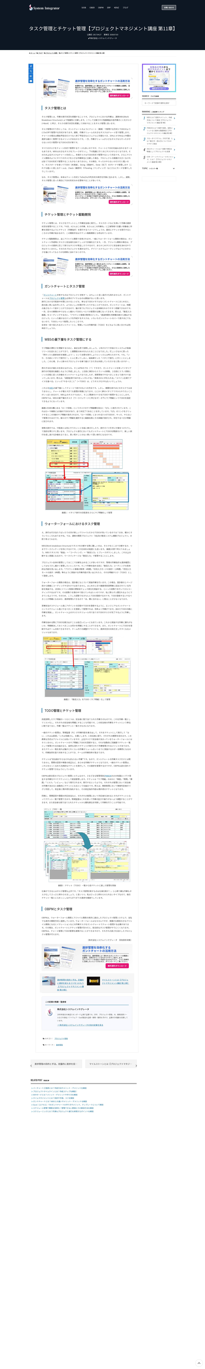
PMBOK (108, 775)
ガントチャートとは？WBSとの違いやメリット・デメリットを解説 (60, 1101)
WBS (51, 388)
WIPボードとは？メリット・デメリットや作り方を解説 (55, 1094)
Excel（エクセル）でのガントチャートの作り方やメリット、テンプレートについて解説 (68, 1104)
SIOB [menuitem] (84, 7)
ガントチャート (50, 294)
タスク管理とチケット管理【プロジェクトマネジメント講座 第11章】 (82, 53)
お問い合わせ (169, 7)
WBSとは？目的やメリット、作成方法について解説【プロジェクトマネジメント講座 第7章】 (159, 120)
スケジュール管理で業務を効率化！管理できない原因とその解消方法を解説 (63, 1108)
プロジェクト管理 (51, 53)
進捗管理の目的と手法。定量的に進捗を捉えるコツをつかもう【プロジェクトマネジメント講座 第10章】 (58, 1063)
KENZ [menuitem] (116, 7)
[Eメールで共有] (31, 81)
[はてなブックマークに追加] (31, 76)
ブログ (40, 53)
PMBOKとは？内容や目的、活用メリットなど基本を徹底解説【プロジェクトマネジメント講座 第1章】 (160, 130)
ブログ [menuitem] (125, 7)
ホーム (32, 53)
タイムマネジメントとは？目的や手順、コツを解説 (53, 1098)
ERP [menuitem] (109, 7)
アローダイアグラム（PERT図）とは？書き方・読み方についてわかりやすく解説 (160, 141)
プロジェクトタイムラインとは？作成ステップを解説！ (55, 1091)
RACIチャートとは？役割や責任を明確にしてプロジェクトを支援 (159, 150)
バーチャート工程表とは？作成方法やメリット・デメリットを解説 (59, 1088)
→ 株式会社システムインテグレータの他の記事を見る (80, 1025)
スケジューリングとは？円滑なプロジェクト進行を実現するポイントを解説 (63, 1111)
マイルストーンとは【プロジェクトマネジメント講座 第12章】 (113, 1063)
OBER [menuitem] (92, 7)
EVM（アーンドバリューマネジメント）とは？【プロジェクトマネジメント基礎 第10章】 (160, 159)
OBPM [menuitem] (101, 7)
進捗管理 (59, 1045)
